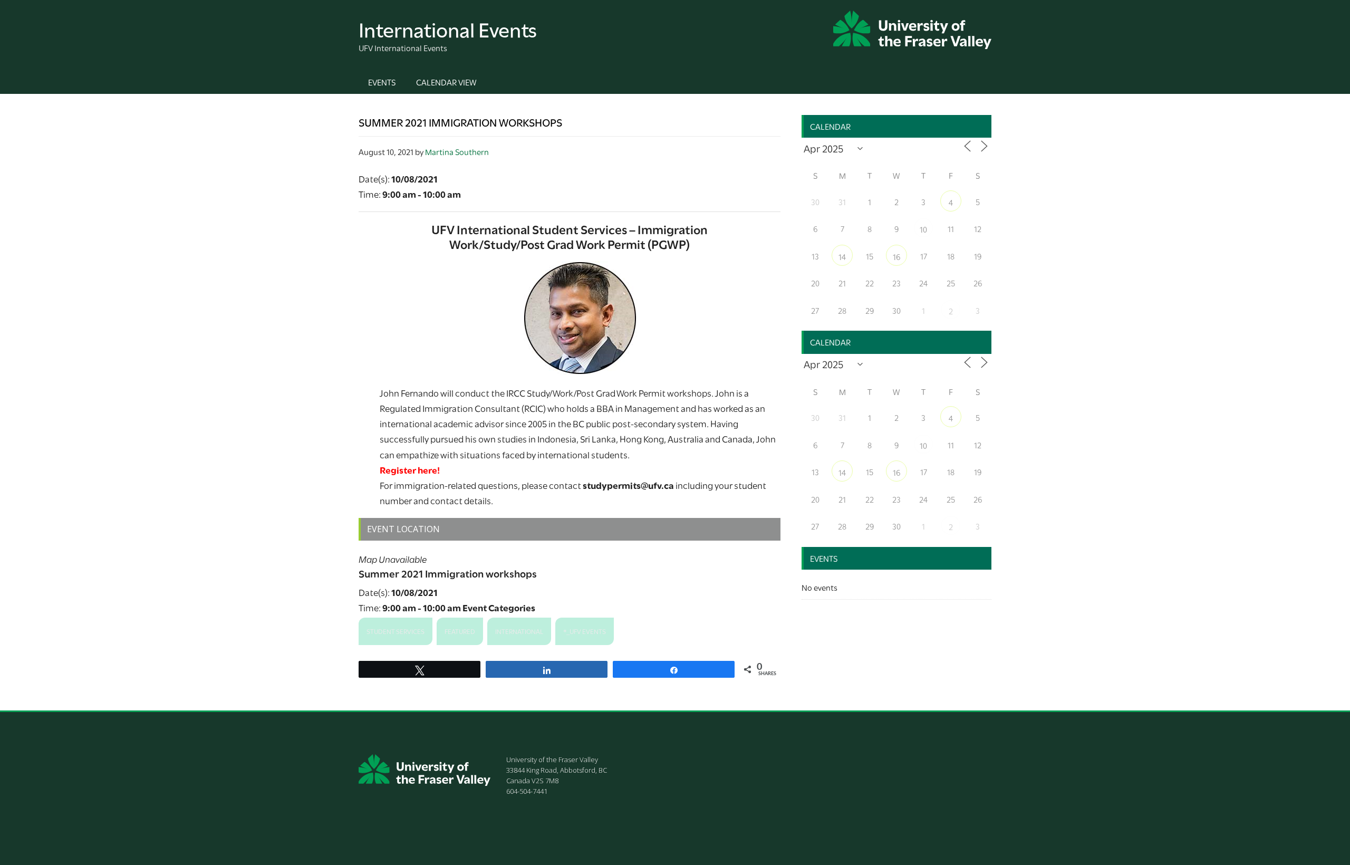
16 (896, 256)
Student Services (396, 631)
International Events (448, 28)
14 (842, 256)
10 (923, 229)
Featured (460, 631)
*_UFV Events (584, 631)
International (519, 631)
